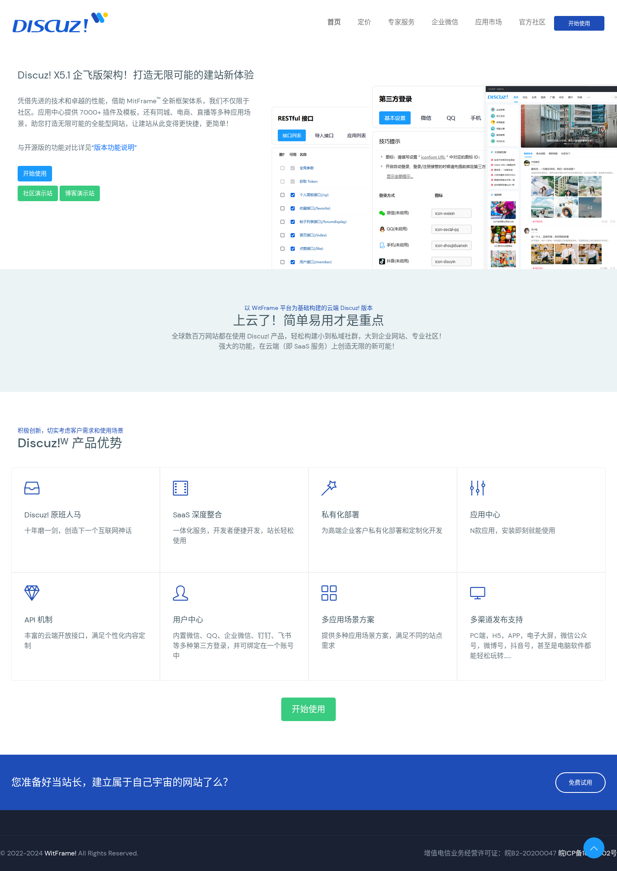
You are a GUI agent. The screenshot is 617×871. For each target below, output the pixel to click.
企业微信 (444, 22)
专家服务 (401, 22)
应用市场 (488, 22)
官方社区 (532, 22)
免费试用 (580, 782)
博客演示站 (79, 193)
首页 (334, 22)
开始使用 (579, 23)
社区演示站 (37, 193)
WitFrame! (60, 853)
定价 (364, 22)
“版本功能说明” (114, 147)
